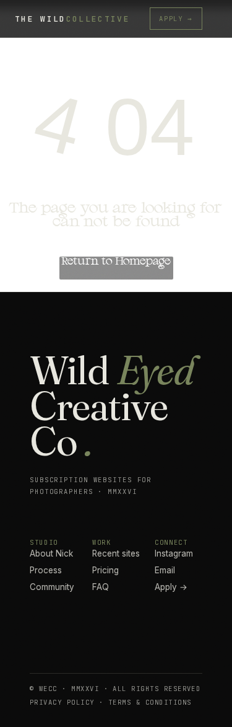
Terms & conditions (149, 702)
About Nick (51, 553)
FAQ (100, 587)
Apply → (176, 18)
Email (165, 570)
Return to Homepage (116, 262)
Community (52, 587)
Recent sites (116, 553)
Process (46, 570)
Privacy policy (62, 702)
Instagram (174, 553)
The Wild (72, 19)
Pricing (105, 570)
